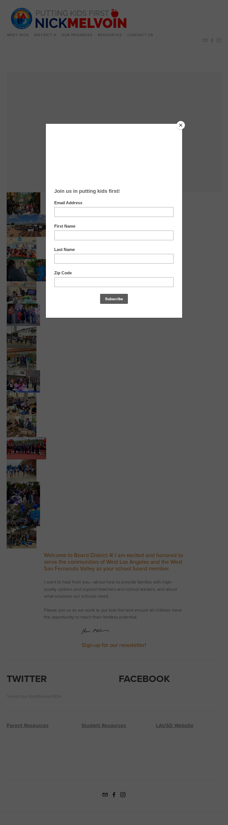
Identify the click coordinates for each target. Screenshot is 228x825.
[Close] (181, 125)
